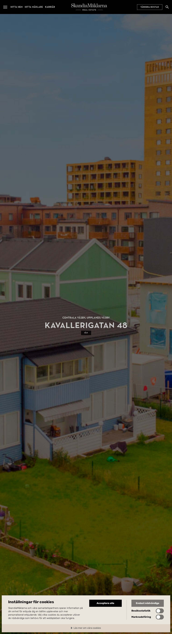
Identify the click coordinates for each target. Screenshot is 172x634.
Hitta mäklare (34, 7)
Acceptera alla (105, 603)
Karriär (50, 7)
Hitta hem (16, 7)
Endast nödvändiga (147, 603)
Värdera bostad (149, 7)
